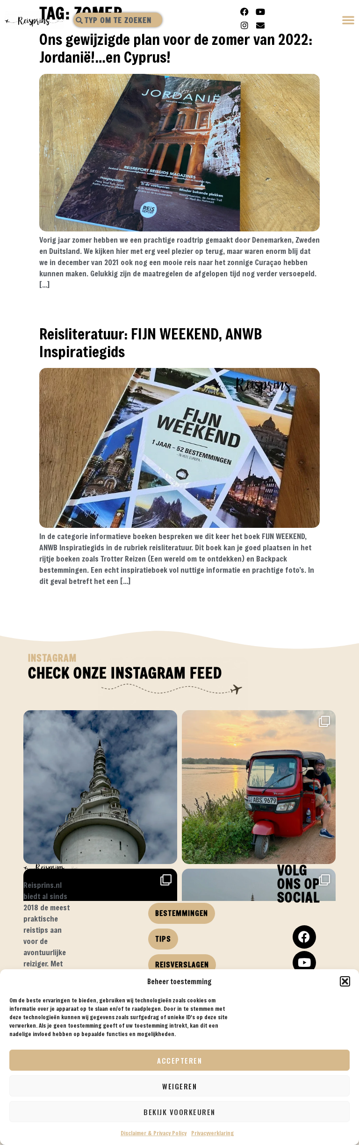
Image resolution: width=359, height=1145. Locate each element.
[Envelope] (260, 25)
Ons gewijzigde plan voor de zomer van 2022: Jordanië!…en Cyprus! (175, 48)
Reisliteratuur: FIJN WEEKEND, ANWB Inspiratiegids (150, 342)
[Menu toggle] (348, 21)
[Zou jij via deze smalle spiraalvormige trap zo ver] (100, 787)
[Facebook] (244, 11)
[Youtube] (260, 11)
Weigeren (179, 1086)
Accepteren (179, 1060)
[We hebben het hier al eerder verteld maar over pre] (259, 787)
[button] (345, 981)
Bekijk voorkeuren (179, 1112)
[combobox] (117, 20)
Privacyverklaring (212, 1133)
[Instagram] (244, 25)
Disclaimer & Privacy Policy (154, 1133)
